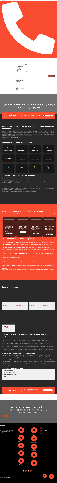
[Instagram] (26, 471)
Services (17, 78)
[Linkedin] (28, 471)
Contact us (17, 91)
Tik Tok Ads (17, 87)
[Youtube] (31, 471)
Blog (16, 90)
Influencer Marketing (18, 82)
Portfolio (17, 89)
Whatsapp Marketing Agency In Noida (20, 88)
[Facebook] (23, 471)
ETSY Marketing (18, 81)
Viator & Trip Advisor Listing (19, 79)
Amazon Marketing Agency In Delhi (20, 80)
